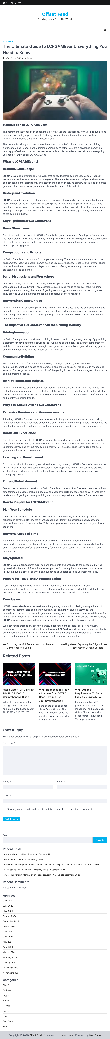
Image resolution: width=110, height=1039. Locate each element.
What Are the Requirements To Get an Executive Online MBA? (89, 693)
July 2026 (7, 900)
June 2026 (8, 906)
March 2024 (9, 952)
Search (6, 835)
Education (7, 1000)
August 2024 (9, 926)
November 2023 (10, 973)
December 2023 (10, 967)
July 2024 (7, 931)
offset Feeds (10, 58)
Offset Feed (55, 14)
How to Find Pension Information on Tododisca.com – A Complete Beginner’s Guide (41, 875)
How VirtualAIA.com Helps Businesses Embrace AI (26, 854)
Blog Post (8, 42)
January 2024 (9, 962)
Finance (6, 1005)
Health (6, 1011)
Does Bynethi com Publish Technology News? (24, 859)
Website (7, 795)
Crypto (6, 995)
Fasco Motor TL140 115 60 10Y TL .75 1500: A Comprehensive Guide (18, 693)
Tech (5, 1026)
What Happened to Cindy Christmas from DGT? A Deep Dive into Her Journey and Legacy (54, 695)
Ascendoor (67, 1035)
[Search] (105, 30)
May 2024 (8, 942)
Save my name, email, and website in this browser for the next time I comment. (50, 809)
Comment (9, 743)
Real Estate (8, 1021)
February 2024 (10, 957)
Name (7, 781)
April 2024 (8, 947)
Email (61, 781)
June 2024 (8, 936)
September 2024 (11, 921)
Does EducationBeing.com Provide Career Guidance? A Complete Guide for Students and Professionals (51, 864)
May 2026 (8, 911)
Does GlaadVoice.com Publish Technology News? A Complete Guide (35, 869)
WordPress (95, 1035)
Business (7, 990)
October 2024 (9, 916)
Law (5, 1016)
